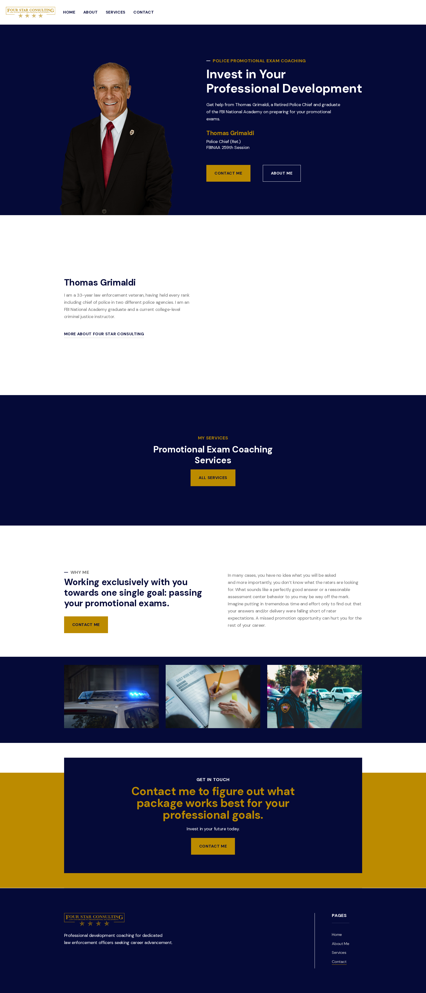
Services (115, 12)
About (90, 12)
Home (69, 12)
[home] (30, 12)
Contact (143, 12)
